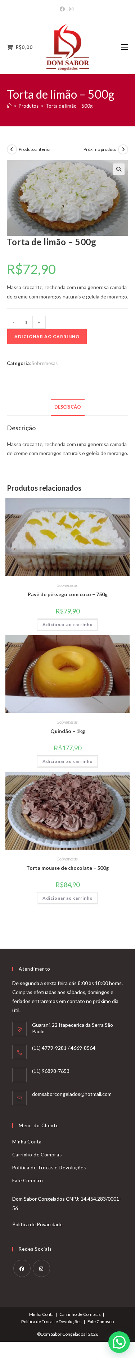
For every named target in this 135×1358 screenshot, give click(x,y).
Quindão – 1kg (67, 731)
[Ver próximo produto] (123, 149)
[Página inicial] (9, 106)
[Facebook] (63, 9)
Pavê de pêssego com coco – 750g (68, 594)
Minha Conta (27, 1142)
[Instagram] (71, 9)
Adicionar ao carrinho (47, 336)
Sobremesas (45, 363)
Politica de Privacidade (37, 1224)
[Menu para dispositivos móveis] (124, 47)
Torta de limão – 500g (69, 106)
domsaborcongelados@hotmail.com (72, 1094)
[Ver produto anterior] (12, 149)
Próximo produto (100, 149)
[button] (119, 169)
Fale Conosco (27, 1180)
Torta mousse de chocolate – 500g (67, 868)
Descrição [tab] (67, 407)
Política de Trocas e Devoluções (49, 1167)
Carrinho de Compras (37, 1154)
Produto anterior (35, 149)
